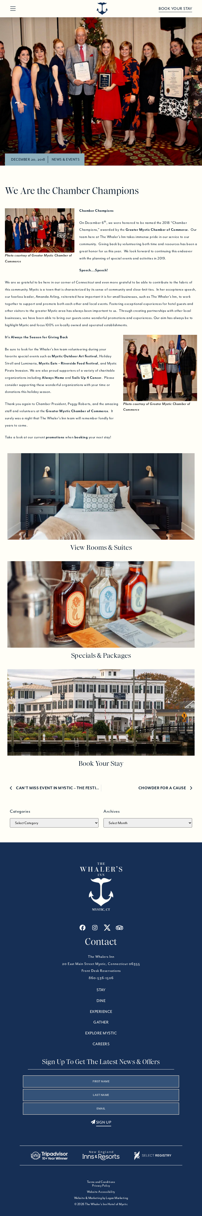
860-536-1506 (101, 978)
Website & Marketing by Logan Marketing (101, 1198)
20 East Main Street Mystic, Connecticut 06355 (101, 963)
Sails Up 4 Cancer (86, 377)
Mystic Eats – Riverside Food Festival (68, 363)
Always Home (53, 377)
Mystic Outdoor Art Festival (74, 356)
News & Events (66, 159)
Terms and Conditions (101, 1182)
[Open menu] (13, 9)
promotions (55, 437)
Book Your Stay (175, 8)
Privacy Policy (101, 1185)
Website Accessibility (101, 1192)
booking (81, 437)
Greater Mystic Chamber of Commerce (157, 229)
